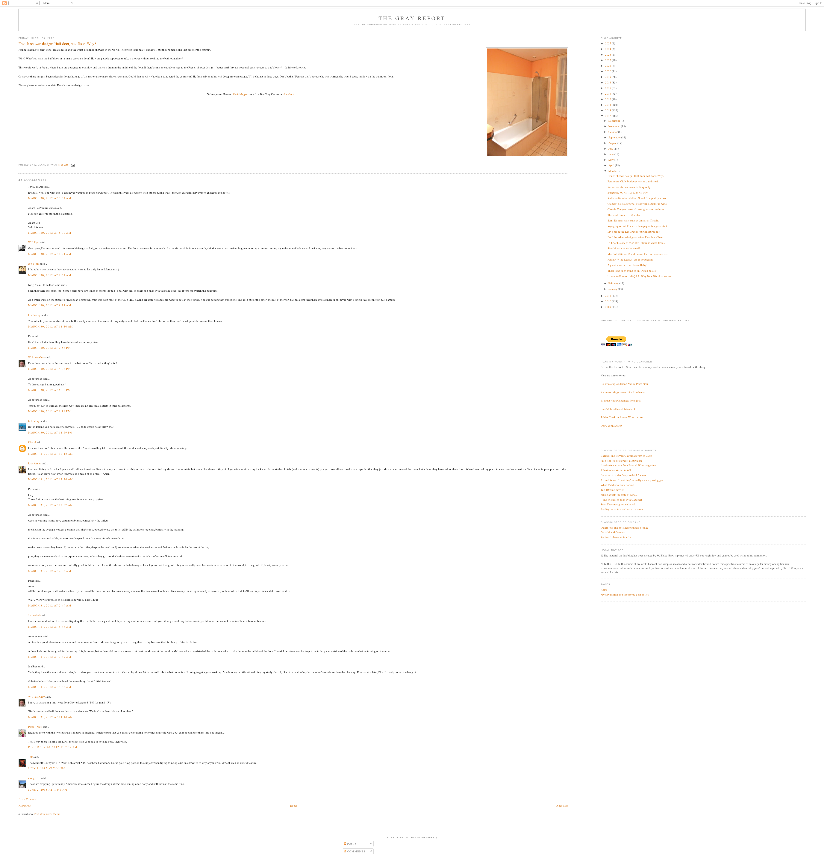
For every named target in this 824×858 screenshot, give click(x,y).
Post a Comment (27, 799)
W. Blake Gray (36, 357)
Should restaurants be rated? (623, 248)
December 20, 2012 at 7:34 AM (52, 747)
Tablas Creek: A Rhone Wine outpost (622, 417)
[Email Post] (72, 165)
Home (293, 806)
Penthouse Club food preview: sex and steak (633, 181)
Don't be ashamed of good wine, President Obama (636, 237)
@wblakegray (241, 94)
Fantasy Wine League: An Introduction (630, 259)
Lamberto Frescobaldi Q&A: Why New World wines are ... (640, 276)
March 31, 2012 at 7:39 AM (49, 657)
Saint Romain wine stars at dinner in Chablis (633, 220)
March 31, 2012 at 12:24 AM (50, 479)
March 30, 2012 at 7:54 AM (49, 198)
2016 (608, 94)
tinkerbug (33, 421)
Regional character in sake (616, 537)
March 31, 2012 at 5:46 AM (49, 627)
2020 (608, 71)
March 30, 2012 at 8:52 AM (49, 275)
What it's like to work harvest (617, 485)
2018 (608, 82)
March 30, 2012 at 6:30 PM (49, 390)
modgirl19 (34, 778)
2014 (608, 105)
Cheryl (32, 442)
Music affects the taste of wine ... (619, 495)
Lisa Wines (34, 463)
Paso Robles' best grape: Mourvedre (621, 460)
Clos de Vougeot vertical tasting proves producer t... (637, 209)
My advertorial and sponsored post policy (625, 594)
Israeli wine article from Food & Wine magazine (628, 465)
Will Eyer (33, 242)
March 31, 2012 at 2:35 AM (49, 571)
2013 (608, 110)
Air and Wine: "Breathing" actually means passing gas (632, 480)
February (613, 283)
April (611, 165)
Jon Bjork (33, 263)
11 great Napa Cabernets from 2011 (621, 400)
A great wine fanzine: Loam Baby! (627, 265)
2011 (608, 296)
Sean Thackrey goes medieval (618, 504)
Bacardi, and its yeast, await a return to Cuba (626, 456)
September (614, 137)
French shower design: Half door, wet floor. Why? (635, 176)
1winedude (34, 615)
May (611, 160)
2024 (608, 49)
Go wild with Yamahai (613, 532)
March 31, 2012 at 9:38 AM (49, 687)
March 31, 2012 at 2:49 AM (49, 605)
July (611, 148)
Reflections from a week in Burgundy (629, 187)
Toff (30, 757)
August (612, 143)
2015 (608, 99)
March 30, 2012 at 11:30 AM (50, 326)
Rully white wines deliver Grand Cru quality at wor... (637, 198)
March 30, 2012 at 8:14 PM (49, 411)
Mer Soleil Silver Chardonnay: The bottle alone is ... (637, 254)
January (613, 289)
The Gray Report (412, 18)
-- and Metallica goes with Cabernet (621, 500)
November (614, 126)
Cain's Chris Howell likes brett (618, 409)
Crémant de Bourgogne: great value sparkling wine (637, 204)
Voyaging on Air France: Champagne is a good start (637, 226)
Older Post (562, 806)
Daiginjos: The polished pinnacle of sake (624, 527)
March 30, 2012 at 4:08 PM (49, 369)
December (614, 121)
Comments (355, 851)
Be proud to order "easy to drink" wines (623, 475)
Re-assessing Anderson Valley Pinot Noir (624, 384)
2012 (608, 116)
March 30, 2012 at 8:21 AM (49, 254)
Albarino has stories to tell (616, 470)
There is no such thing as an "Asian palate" (632, 271)
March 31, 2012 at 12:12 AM (50, 454)
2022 (608, 60)
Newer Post (24, 806)
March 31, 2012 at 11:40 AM (50, 717)
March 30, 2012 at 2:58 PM (49, 348)
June (611, 154)
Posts (351, 844)
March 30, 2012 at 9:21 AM (49, 305)
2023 (608, 54)
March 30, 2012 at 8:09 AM (49, 233)
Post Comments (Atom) (47, 814)
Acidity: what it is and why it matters (622, 509)
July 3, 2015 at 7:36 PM (46, 768)
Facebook (289, 94)
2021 (608, 66)
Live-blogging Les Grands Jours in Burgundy (633, 231)
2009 (608, 307)
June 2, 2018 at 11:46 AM (47, 789)
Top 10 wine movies (612, 490)
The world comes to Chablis (623, 215)
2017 (608, 88)
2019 (608, 77)
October (613, 132)
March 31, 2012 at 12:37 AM (50, 505)
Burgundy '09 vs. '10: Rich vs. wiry (627, 192)
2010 (608, 301)
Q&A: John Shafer (611, 425)
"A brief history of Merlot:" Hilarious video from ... (636, 243)
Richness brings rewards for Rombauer (623, 392)
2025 (608, 43)
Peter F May (35, 727)
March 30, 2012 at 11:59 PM (50, 432)
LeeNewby (34, 315)
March (612, 171)
